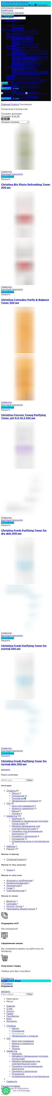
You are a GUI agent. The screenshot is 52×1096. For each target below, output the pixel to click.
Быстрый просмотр (12, 174)
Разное (10, 849)
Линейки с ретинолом (24, 836)
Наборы (10, 846)
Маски (15, 793)
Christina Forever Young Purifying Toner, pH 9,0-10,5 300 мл (23, 417)
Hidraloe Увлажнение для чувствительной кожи (26, 827)
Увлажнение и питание (25, 33)
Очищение (18, 796)
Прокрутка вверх (10, 1086)
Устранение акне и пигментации (30, 841)
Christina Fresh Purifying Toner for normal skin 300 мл (24, 763)
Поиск (29, 780)
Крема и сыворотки (23, 808)
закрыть (5, 769)
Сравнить (6, 171)
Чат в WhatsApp (21, 1090)
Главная (5, 104)
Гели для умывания (23, 806)
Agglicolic (17, 818)
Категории (7, 29)
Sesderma (11, 816)
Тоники (16, 813)
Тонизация (18, 798)
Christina (11, 25)
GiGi (8, 803)
